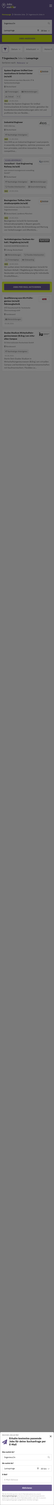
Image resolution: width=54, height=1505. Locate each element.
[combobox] (24, 1457)
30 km (44, 1468)
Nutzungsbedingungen (9, 1496)
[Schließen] (50, 1436)
